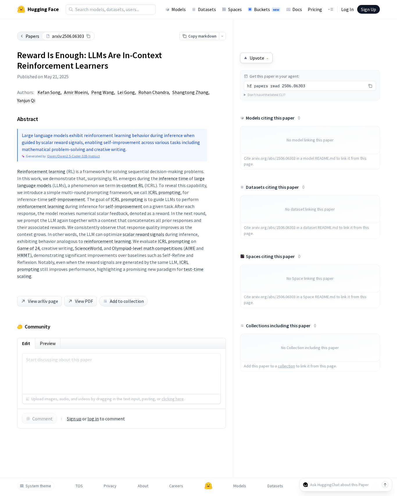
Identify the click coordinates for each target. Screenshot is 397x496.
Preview (48, 343)
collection (286, 366)
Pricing (315, 9)
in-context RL (130, 185)
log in (93, 419)
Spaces (235, 9)
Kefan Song (48, 92)
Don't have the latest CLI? (266, 95)
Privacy (110, 485)
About (143, 485)
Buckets (266, 9)
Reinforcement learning (41, 171)
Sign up (74, 419)
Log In (347, 9)
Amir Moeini (76, 92)
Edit (26, 343)
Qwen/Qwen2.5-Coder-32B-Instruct (73, 156)
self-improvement (66, 199)
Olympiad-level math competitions (147, 248)
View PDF (84, 301)
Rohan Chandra (153, 92)
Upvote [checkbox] (259, 58)
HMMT (23, 255)
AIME (190, 248)
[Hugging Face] (208, 486)
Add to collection (127, 301)
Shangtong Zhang (190, 92)
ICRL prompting (164, 192)
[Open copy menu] (222, 36)
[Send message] (385, 484)
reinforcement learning (40, 206)
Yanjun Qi (26, 100)
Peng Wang (102, 92)
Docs (297, 9)
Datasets (207, 9)
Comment (42, 419)
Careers (176, 485)
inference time (173, 178)
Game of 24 (28, 248)
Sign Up (368, 9)
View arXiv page (43, 301)
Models (178, 9)
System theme (38, 485)
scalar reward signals (143, 234)
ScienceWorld (88, 248)
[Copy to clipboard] (88, 36)
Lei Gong (126, 92)
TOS (79, 485)
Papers (32, 36)
